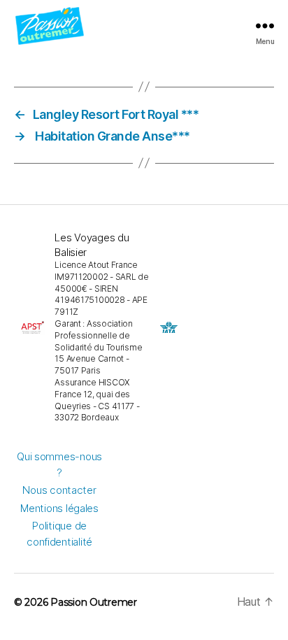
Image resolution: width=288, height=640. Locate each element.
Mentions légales (59, 508)
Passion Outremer (93, 602)
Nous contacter (59, 490)
